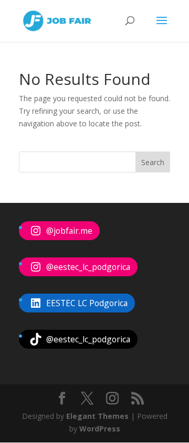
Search (152, 162)
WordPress (99, 429)
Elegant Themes (97, 416)
